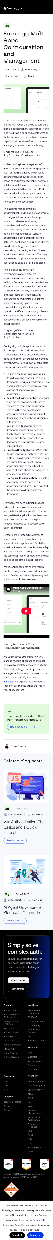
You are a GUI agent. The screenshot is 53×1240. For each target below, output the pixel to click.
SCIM (30, 1151)
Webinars (32, 1057)
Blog (7, 26)
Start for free (17, 989)
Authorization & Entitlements (11, 1015)
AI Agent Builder (11, 1057)
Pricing (7, 1106)
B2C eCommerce (36, 1021)
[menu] (48, 5)
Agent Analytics (11, 1053)
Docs (6, 1081)
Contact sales (18, 980)
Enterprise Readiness (33, 1125)
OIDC (30, 1098)
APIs (6, 1089)
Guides (31, 1065)
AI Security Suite (11, 1032)
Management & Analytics (11, 1022)
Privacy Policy (39, 1220)
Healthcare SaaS (36, 1040)
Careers (8, 1110)
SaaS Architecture (37, 1089)
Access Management (34, 1112)
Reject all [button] (17, 1235)
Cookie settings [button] (30, 1230)
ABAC (30, 1094)
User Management (37, 1085)
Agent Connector (12, 1044)
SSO (30, 1131)
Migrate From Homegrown (34, 1011)
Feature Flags (34, 1147)
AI (29, 1036)
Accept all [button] (35, 1235)
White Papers (34, 1061)
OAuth (31, 1143)
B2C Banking (34, 1025)
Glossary (32, 1069)
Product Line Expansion (34, 1031)
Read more (13, 840)
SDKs (6, 1085)
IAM (30, 1102)
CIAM (30, 1139)
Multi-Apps (9, 1028)
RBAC (30, 1106)
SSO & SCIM (9, 1040)
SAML (30, 1135)
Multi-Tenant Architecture (34, 1118)
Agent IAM (9, 1049)
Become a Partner (12, 1102)
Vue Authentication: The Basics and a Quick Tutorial (24, 827)
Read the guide (18, 727)
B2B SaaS (32, 1017)
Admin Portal (10, 1036)
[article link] (26, 786)
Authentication (11, 1010)
